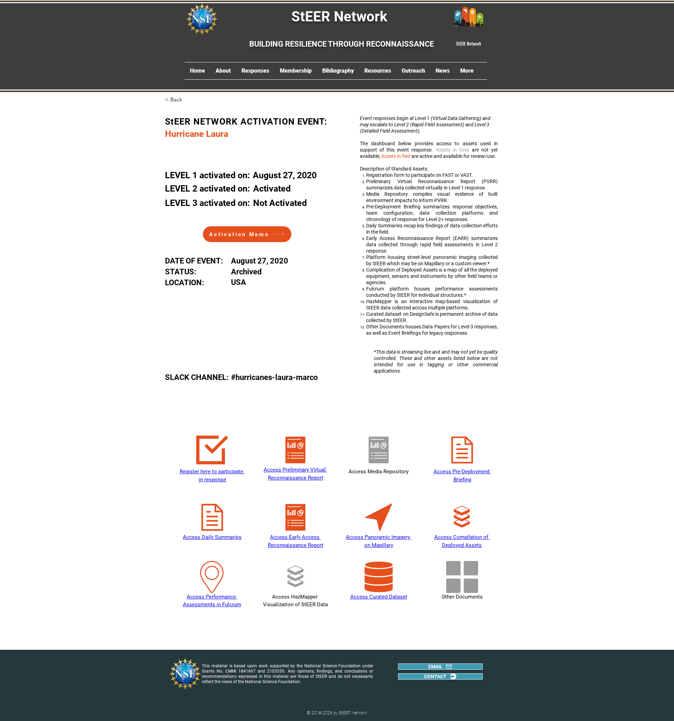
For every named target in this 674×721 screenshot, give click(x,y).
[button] (188, 100)
